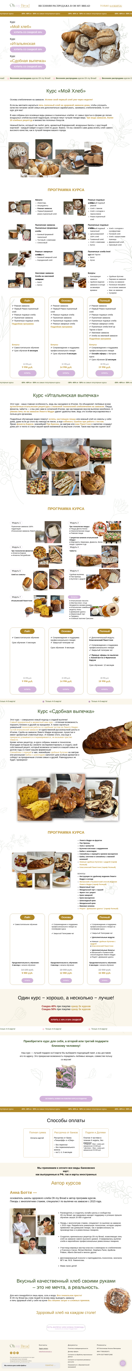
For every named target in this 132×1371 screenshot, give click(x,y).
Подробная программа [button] (61, 327)
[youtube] (14, 1353)
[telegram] (17, 1353)
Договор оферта (73, 1351)
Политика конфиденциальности (78, 1348)
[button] (23, 324)
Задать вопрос (43, 1348)
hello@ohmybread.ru (45, 1351)
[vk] (11, 1353)
